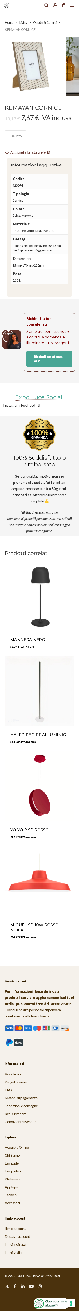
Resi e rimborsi (16, 1114)
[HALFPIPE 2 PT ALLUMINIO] (39, 691)
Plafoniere (12, 1179)
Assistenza (13, 1074)
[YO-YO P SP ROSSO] (39, 786)
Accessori (12, 1203)
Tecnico (11, 1195)
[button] (72, 5)
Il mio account (15, 1228)
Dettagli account (17, 1236)
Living (23, 22)
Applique (11, 1187)
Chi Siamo (12, 1155)
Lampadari (13, 1171)
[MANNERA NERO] (39, 596)
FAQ (8, 1090)
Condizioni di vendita (20, 1121)
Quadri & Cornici (45, 22)
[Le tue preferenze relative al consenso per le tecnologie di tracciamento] (71, 1303)
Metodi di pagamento (21, 1098)
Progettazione (16, 1082)
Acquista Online (17, 1147)
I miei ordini (13, 1252)
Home (9, 22)
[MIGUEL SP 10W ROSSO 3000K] (39, 881)
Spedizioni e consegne (21, 1106)
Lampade (12, 1163)
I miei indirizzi (15, 1244)
